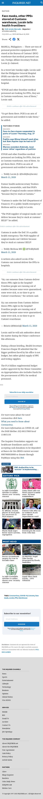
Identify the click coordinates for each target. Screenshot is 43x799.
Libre (4, 771)
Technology (6, 687)
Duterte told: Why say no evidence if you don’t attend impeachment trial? (31, 513)
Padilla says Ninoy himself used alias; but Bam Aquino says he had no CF (20, 140)
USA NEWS (6, 700)
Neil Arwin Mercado (13, 29)
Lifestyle (5, 684)
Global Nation (7, 697)
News (4, 674)
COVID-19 (24, 596)
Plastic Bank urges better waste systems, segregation (11, 533)
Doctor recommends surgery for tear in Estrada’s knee (10, 558)
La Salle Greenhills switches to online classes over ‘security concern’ (11, 493)
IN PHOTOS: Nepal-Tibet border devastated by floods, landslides (31, 559)
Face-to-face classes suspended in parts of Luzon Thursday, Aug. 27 (19, 132)
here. (20, 418)
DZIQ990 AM (7, 785)
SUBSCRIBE (21, 624)
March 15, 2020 (8, 177)
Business (5, 690)
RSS (3, 715)
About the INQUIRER (10, 747)
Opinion (5, 693)
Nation (5, 11)
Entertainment (7, 680)
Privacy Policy (25, 409)
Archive (5, 722)
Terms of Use (16, 407)
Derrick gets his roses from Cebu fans (31, 532)
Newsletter (6, 728)
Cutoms (31, 596)
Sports (4, 677)
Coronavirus (14, 596)
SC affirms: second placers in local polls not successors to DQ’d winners (11, 513)
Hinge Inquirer (8, 775)
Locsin (11, 598)
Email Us (5, 718)
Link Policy (6, 753)
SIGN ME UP (21, 401)
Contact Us (6, 725)
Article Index (7, 760)
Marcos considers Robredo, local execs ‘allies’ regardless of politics (19, 148)
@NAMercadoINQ (9, 31)
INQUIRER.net (6, 34)
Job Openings (7, 732)
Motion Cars (6, 788)
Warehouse (22, 598)
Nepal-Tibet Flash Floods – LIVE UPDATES (29, 578)
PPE (16, 598)
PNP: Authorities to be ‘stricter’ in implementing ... (26, 468)
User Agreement (8, 750)
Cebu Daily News (8, 781)
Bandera (5, 778)
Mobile (4, 712)
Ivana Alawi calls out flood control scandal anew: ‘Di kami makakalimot (31, 493)
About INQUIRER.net (10, 743)
